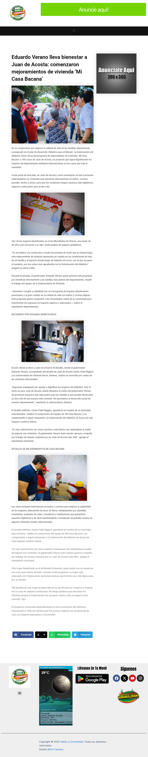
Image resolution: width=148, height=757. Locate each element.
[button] (74, 30)
